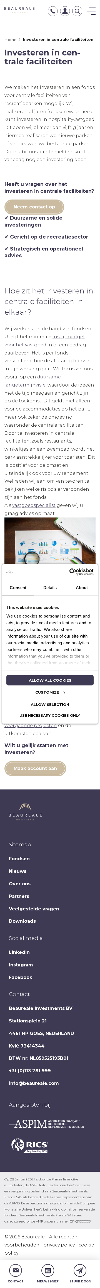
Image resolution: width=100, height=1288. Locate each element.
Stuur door (80, 1281)
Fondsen (19, 858)
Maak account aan (35, 768)
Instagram (21, 965)
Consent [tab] (18, 587)
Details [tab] (50, 587)
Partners (19, 896)
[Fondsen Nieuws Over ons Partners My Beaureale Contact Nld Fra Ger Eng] (91, 11)
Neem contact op (34, 207)
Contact (16, 1281)
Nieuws (17, 871)
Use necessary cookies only (49, 715)
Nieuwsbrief (48, 1281)
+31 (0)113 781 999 (30, 1070)
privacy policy (59, 1245)
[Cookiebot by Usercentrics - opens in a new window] (71, 572)
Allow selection (50, 704)
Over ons (20, 883)
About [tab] (82, 587)
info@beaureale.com (34, 1083)
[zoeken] (77, 11)
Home (10, 39)
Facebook (20, 977)
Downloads (22, 921)
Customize (47, 692)
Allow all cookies (50, 680)
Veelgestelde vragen (34, 909)
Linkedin (19, 952)
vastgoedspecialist (34, 505)
